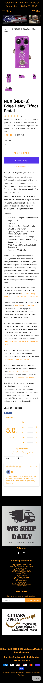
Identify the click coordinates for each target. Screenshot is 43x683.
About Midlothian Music (21, 570)
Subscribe (33, 600)
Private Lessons (21, 573)
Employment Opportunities (21, 572)
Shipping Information (21, 579)
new (16, 305)
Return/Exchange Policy (21, 577)
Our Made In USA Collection (21, 584)
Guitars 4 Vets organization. (20, 371)
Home (6, 29)
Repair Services (22, 575)
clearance (30, 305)
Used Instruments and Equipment (21, 566)
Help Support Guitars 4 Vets (21, 565)
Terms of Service (21, 580)
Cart (38, 11)
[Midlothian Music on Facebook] (19, 553)
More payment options (21, 166)
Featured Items (22, 586)
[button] (29, 422)
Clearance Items (21, 568)
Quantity (7, 140)
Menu (8, 11)
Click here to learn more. (25, 377)
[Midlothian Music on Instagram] (24, 553)
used (21, 305)
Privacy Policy (21, 582)
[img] (11, 116)
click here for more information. (17, 359)
